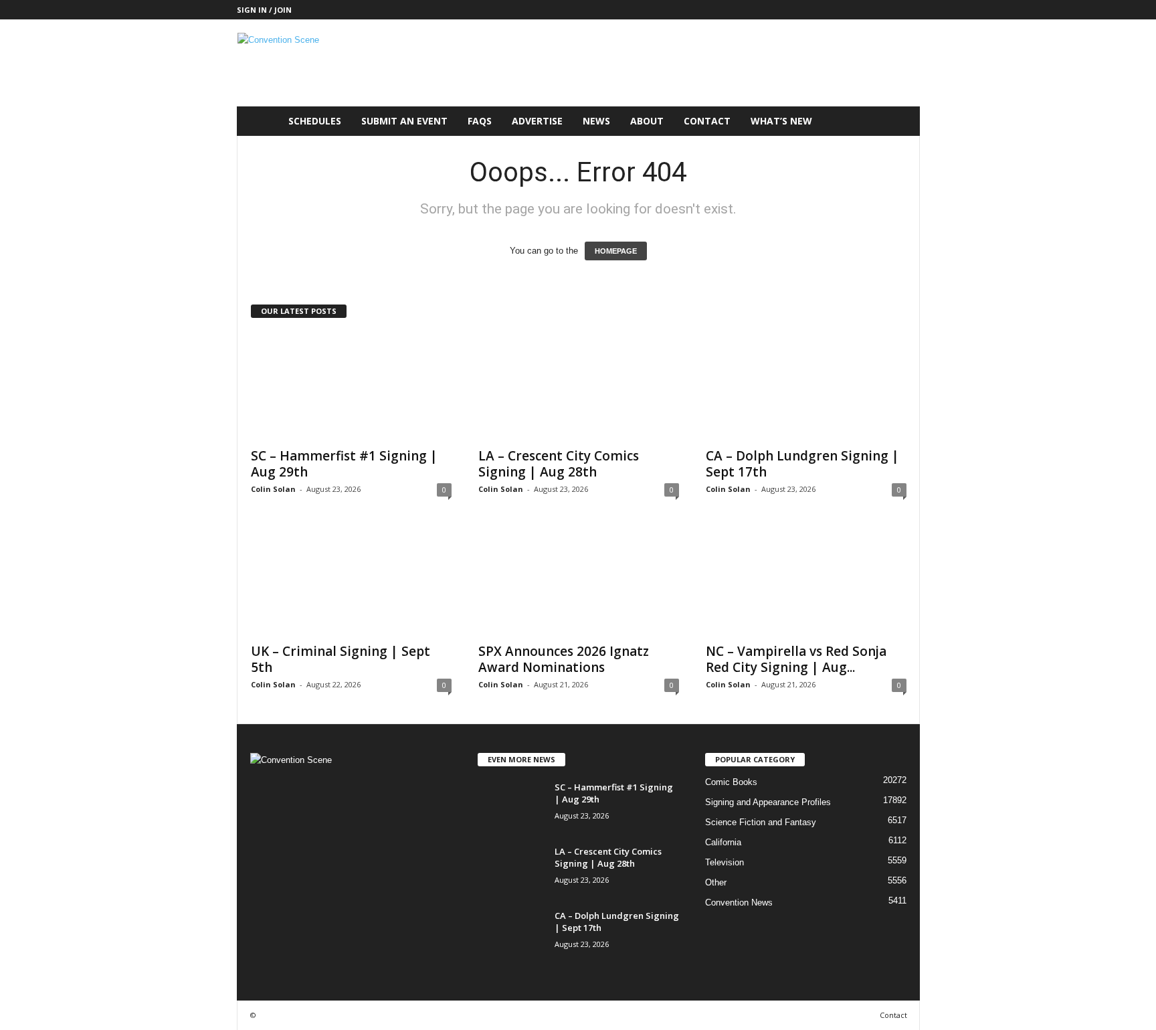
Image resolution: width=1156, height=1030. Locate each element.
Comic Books (731, 782)
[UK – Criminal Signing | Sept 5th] (351, 581)
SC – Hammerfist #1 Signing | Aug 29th (344, 464)
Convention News (739, 902)
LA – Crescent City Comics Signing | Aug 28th (558, 464)
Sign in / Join (264, 10)
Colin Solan (273, 489)
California (723, 842)
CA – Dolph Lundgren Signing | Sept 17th (802, 464)
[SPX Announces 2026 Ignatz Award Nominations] (578, 581)
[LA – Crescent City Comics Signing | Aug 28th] (578, 386)
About (647, 120)
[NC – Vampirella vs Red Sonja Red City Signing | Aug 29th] (806, 581)
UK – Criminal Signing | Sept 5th (340, 659)
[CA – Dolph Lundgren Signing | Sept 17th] (806, 386)
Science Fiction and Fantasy (760, 822)
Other (716, 882)
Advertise (537, 120)
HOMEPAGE (616, 251)
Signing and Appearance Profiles (768, 802)
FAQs (480, 120)
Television (724, 862)
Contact (707, 120)
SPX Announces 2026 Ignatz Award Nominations (563, 659)
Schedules (314, 120)
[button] (899, 121)
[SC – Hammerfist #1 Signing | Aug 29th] (351, 386)
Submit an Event (404, 120)
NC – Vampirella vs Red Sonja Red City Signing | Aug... (796, 659)
